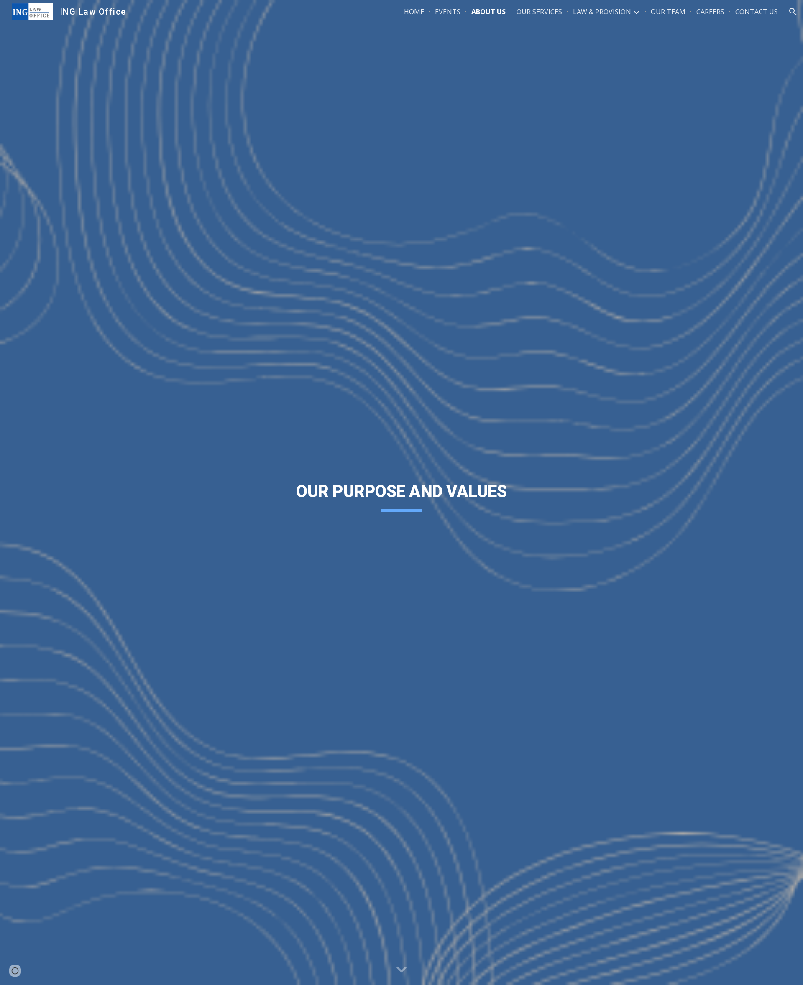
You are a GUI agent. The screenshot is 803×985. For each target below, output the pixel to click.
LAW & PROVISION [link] (602, 11)
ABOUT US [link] (488, 11)
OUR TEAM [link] (668, 11)
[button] (793, 12)
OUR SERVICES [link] (539, 11)
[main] (401, 492)
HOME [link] (414, 11)
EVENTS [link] (447, 11)
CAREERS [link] (710, 11)
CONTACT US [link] (756, 11)
